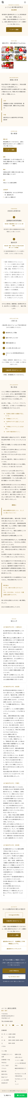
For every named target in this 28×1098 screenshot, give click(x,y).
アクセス (3, 1068)
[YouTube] (13, 1025)
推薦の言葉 (18, 1054)
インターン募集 (14, 29)
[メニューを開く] (25, 2)
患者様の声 (4, 1083)
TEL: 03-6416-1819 (7, 1021)
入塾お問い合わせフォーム (14, 921)
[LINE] (22, 1025)
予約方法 (3, 1062)
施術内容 (3, 1071)
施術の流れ (4, 1074)
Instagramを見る (14, 915)
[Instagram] (6, 1025)
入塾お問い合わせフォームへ (14, 370)
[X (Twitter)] (9, 1025)
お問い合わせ (18, 1057)
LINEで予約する (14, 971)
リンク (17, 1084)
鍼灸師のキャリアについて (14, 949)
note (17, 1025)
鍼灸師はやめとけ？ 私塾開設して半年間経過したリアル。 (14, 942)
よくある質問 (5, 1080)
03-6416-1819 (15, 977)
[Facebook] (2, 1025)
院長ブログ (4, 1077)
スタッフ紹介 (5, 1065)
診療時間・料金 (5, 1060)
